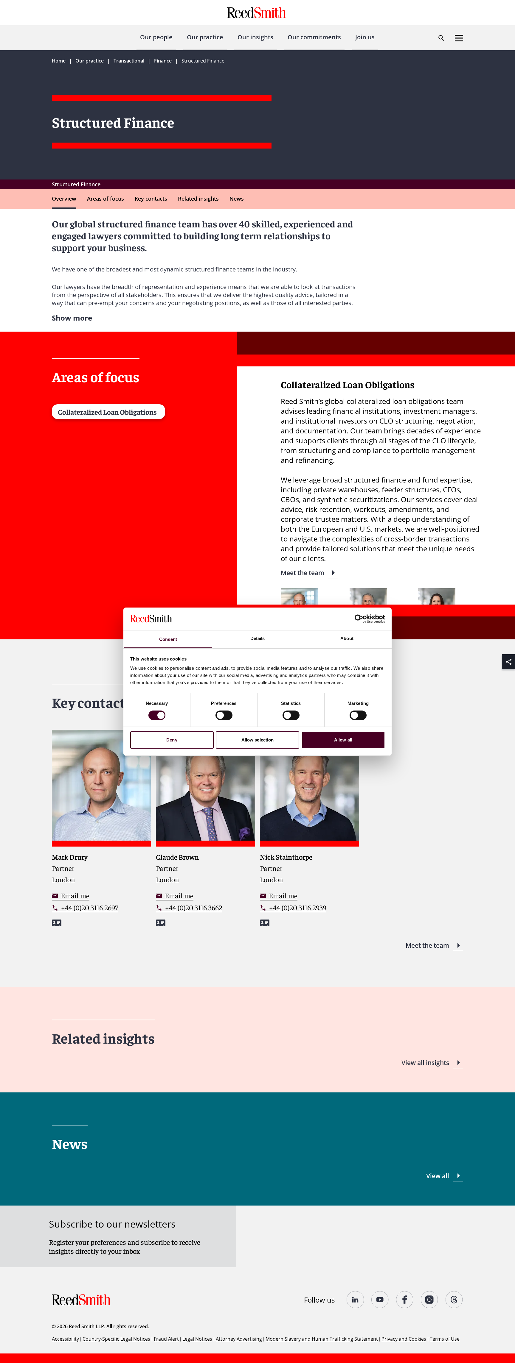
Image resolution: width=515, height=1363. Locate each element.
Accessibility (65, 1339)
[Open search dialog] (441, 38)
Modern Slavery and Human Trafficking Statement (322, 1339)
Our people (156, 37)
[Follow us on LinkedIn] (355, 1299)
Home (59, 60)
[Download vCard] (56, 922)
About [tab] (346, 638)
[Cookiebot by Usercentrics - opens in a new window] (359, 618)
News (236, 198)
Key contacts (151, 198)
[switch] (223, 715)
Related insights (198, 198)
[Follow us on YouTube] (380, 1299)
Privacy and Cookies (403, 1339)
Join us (365, 37)
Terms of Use (445, 1339)
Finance (163, 60)
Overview (64, 198)
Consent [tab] (168, 639)
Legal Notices (197, 1339)
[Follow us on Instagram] (429, 1299)
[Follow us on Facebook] (405, 1299)
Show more (72, 318)
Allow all (343, 739)
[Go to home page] (257, 13)
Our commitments (314, 37)
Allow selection (257, 739)
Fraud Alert (166, 1339)
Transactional (129, 60)
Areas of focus (105, 198)
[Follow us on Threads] (454, 1299)
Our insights (255, 37)
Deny (171, 739)
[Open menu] (459, 38)
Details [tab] (257, 638)
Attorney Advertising (239, 1339)
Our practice (205, 37)
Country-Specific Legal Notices (116, 1339)
